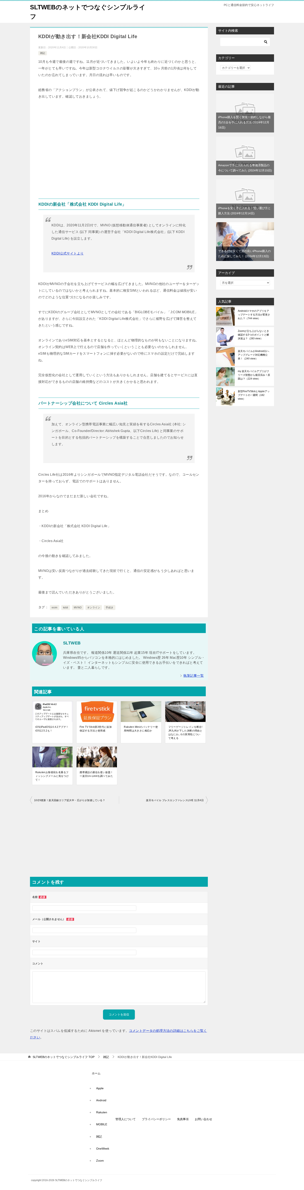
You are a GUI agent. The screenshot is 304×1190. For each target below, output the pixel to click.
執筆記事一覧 (193, 675)
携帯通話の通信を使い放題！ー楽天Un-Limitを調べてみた (96, 774)
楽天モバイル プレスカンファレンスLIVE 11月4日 (175, 800)
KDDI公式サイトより (67, 253)
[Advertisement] (119, 150)
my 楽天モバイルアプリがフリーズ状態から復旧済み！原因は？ (254, 375)
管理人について (125, 1119)
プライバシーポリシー (156, 1119)
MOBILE (101, 1124)
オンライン (93, 607)
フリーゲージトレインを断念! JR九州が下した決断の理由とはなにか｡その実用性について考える (185, 732)
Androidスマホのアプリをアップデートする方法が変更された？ (254, 314)
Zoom (100, 1160)
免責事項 (183, 1119)
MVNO (78, 607)
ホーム (96, 1073)
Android (101, 1100)
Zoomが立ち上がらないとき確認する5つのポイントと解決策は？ (253, 335)
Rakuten (101, 1112)
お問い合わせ (203, 1119)
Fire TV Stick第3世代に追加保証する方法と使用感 (96, 728)
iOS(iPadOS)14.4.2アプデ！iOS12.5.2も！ (51, 728)
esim (54, 607)
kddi (65, 607)
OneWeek (102, 1148)
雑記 (42, 53)
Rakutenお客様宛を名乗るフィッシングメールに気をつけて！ (52, 776)
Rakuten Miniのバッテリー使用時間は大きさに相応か (141, 728)
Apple (100, 1088)
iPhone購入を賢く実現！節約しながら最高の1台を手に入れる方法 (244, 122)
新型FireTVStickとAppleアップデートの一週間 (254, 395)
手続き (109, 607)
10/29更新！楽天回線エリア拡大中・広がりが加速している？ (69, 800)
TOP (64, 1057)
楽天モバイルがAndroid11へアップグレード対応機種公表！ (253, 355)
